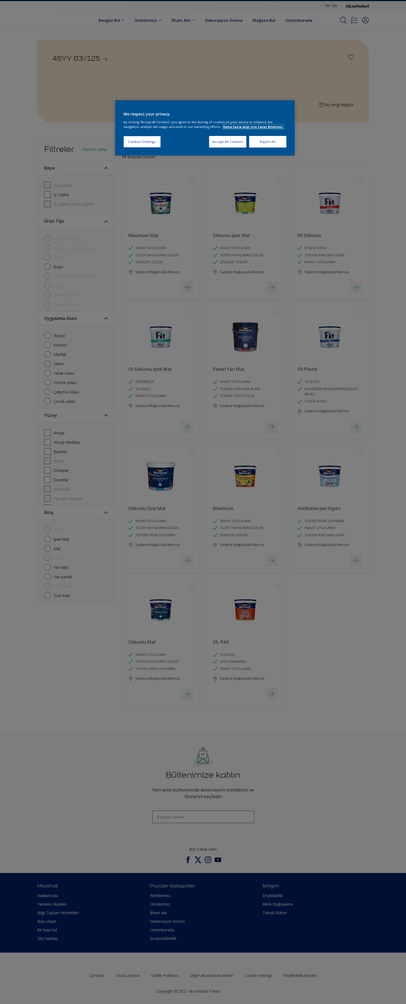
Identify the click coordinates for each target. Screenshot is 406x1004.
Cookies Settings (142, 142)
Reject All (268, 142)
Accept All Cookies (227, 142)
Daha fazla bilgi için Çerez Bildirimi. (253, 127)
